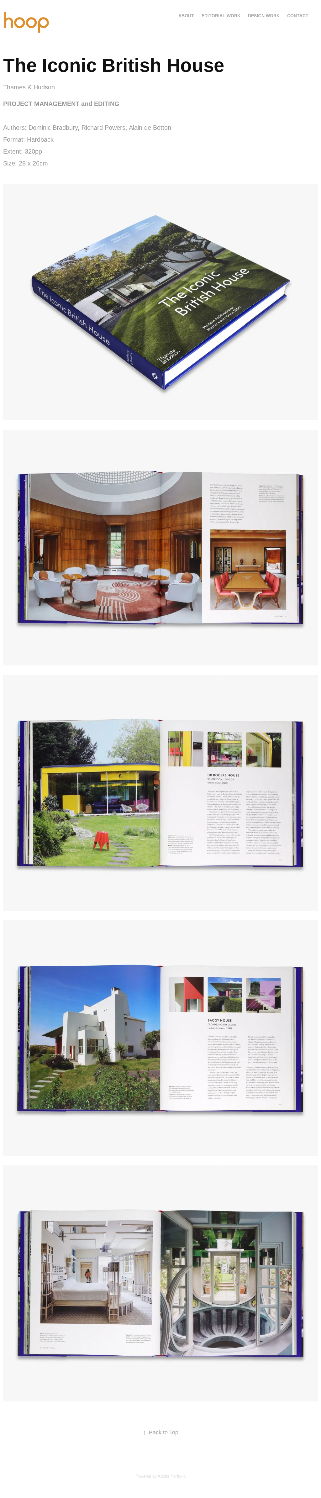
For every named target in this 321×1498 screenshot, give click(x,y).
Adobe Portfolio (172, 1476)
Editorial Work (221, 15)
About (186, 15)
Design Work (264, 15)
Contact (297, 15)
